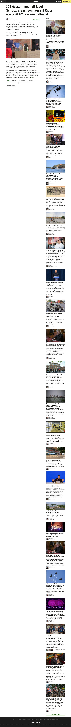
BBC (32, 77)
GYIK (13, 719)
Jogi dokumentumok (39, 719)
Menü (3, 1)
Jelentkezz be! (67, 1)
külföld (10, 19)
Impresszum (24, 719)
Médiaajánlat (46, 719)
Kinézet (59, 1)
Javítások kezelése (30, 719)
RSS (50, 719)
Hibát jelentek (18, 719)
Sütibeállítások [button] (55, 719)
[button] (8, 80)
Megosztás (36, 19)
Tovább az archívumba (55, 714)
